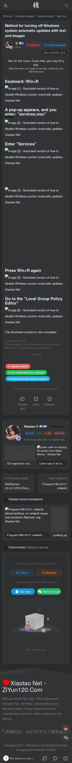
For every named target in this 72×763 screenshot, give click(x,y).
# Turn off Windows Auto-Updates (26, 372)
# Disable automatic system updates (27, 378)
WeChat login (51, 592)
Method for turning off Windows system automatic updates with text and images (35, 30)
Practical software (24, 16)
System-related (45, 16)
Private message (56, 45)
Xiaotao (29, 426)
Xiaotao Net (38, 745)
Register (51, 573)
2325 (31, 433)
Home (8, 16)
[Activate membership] (66, 729)
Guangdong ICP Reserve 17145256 (36, 749)
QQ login (25, 592)
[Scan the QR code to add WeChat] (66, 738)
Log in (24, 573)
